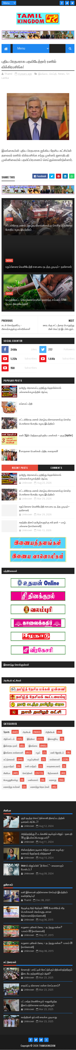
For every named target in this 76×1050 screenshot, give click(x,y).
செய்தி (53, 73)
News (61, 73)
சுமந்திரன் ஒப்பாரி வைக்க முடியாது (39, 1017)
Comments (56, 467)
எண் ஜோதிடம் (57, 752)
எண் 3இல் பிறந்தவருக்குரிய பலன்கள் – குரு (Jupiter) (46, 435)
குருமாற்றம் (9, 766)
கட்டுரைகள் (9, 759)
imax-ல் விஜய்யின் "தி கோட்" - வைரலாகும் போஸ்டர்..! (42, 867)
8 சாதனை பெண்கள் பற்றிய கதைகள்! (38, 451)
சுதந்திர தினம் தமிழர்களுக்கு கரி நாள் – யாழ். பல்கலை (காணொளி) (42, 524)
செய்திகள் (28, 773)
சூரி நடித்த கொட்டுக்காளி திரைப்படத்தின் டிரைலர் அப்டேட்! (43, 820)
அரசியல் (27, 732)
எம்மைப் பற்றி (25, 403)
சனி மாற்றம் (30, 766)
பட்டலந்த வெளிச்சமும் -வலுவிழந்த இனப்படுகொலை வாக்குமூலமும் (39, 1003)
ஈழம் (38, 752)
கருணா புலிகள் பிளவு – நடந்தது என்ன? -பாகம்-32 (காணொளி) (41, 929)
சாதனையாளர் (53, 766)
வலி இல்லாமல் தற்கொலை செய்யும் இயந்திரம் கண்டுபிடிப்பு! (44, 894)
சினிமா (7, 773)
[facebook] (62, 3)
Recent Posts (19, 467)
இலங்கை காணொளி (13, 752)
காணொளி (55, 759)
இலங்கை (43, 73)
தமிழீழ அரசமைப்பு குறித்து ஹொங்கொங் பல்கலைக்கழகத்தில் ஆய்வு (40, 390)
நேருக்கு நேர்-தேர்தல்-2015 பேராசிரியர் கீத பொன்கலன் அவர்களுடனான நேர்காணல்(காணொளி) (43, 911)
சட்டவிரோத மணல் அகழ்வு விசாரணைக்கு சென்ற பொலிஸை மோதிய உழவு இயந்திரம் (38, 227)
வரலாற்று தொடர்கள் (39, 786)
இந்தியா (31, 738)
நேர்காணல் (53, 773)
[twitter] (67, 3)
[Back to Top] (46, 1040)
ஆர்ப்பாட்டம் (9, 738)
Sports (7, 732)
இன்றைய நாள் (10, 745)
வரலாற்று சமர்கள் (12, 786)
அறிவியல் (50, 732)
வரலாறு (52, 779)
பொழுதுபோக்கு (11, 779)
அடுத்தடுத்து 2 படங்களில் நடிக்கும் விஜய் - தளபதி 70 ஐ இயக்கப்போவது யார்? (46, 836)
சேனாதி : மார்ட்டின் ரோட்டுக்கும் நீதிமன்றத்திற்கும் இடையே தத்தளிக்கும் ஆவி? (46, 971)
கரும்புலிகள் (33, 759)
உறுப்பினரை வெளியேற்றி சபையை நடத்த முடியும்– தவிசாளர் (38, 266)
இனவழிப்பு (53, 738)
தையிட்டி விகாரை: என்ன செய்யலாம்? (40, 985)
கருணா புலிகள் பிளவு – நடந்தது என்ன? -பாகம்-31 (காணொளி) (46, 945)
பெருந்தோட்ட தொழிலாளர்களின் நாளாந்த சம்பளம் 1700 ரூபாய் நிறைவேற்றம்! (35, 301)
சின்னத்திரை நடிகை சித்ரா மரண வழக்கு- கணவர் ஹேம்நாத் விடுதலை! (42, 851)
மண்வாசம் (33, 779)
